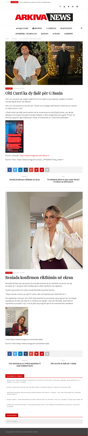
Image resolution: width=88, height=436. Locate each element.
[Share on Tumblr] (26, 170)
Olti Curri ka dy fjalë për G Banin (63, 362)
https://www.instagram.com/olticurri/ (34, 155)
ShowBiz (14, 2)
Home (7, 39)
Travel (57, 34)
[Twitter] (69, 7)
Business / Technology (27, 34)
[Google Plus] (73, 7)
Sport (45, 34)
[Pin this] (36, 170)
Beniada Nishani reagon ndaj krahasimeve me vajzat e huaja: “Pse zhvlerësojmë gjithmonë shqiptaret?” (44, 393)
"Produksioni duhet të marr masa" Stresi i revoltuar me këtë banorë (63, 179)
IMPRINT (69, 34)
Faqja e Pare (23, 28)
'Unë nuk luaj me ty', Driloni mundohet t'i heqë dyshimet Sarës (25, 363)
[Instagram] (77, 7)
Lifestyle (52, 28)
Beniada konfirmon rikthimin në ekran (24, 178)
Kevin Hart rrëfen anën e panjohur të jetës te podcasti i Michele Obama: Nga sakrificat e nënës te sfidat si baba (43, 381)
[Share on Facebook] (10, 170)
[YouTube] (64, 7)
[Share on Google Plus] (31, 170)
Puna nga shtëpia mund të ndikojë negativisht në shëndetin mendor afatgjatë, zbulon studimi (43, 405)
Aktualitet (67, 28)
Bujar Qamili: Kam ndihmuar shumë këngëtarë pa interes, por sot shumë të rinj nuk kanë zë (45, 399)
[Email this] (47, 170)
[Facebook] (60, 7)
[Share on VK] (42, 170)
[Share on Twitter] (15, 170)
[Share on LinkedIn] (20, 170)
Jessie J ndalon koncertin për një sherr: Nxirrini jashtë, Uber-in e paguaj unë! (35, 2)
